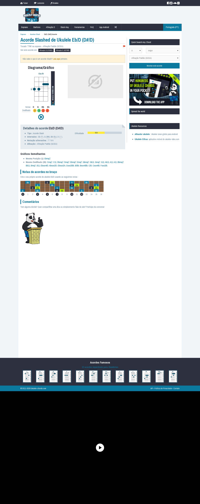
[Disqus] (86, 248)
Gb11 (92, 162)
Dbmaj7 (60, 162)
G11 (102, 162)
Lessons (40, 3)
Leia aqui (56, 58)
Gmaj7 (97, 162)
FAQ (92, 27)
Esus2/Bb (70, 165)
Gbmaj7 (86, 162)
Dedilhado (26, 110)
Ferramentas (79, 27)
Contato (176, 388)
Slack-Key (65, 27)
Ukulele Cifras (141, 139)
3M (48, 136)
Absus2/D (53, 165)
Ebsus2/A (61, 165)
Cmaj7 (49, 162)
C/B (90, 165)
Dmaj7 (66, 162)
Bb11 (28, 165)
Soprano (24, 27)
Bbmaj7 (121, 162)
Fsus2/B (104, 165)
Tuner (25, 3)
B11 (38, 165)
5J (55, 136)
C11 (54, 162)
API (151, 388)
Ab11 (107, 162)
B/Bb (77, 165)
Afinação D (50, 27)
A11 (111, 162)
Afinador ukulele (142, 134)
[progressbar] (105, 133)
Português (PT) (172, 27)
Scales (55, 3)
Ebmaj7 (47, 158)
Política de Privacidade (163, 388)
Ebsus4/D (44, 165)
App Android (104, 27)
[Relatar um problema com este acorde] (124, 46)
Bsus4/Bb (84, 165)
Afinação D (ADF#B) (62, 50)
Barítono (36, 27)
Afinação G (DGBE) (46, 50)
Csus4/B (96, 165)
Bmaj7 (33, 165)
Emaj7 (79, 162)
